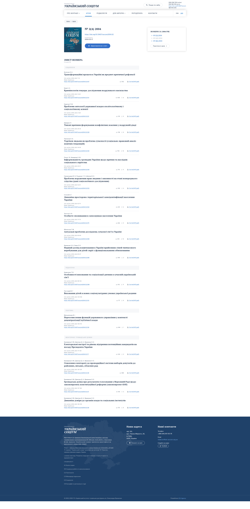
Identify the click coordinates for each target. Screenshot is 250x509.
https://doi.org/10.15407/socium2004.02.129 (76, 407)
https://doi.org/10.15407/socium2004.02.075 (76, 223)
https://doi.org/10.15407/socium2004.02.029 (76, 132)
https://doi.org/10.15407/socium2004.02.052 (76, 188)
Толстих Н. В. (68, 213)
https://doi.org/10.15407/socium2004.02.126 (76, 373)
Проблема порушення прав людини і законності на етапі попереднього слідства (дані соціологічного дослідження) (100, 179)
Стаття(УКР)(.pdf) (134, 81)
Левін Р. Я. (77, 245)
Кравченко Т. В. (69, 272)
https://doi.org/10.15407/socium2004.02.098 (76, 284)
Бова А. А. (67, 88)
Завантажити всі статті (99, 46)
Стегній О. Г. (68, 195)
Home (68, 21)
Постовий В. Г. (68, 291)
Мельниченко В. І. (69, 315)
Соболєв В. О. (90, 176)
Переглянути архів (159, 46)
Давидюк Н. (67, 123)
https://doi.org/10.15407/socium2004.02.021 (76, 116)
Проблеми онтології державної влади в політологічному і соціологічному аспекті (94, 107)
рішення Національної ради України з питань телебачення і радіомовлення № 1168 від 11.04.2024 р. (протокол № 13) (88, 440)
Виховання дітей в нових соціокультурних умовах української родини (100, 293)
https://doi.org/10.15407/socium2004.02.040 (76, 169)
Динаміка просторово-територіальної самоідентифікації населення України (99, 198)
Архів (74, 21)
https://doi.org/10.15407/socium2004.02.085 (76, 257)
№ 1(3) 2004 (157, 35)
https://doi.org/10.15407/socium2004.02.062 (76, 207)
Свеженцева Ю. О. (70, 176)
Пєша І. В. (67, 157)
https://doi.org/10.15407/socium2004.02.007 (76, 81)
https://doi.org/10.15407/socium (177, 6)
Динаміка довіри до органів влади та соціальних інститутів (95, 400)
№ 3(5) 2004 (157, 41)
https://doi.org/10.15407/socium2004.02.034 (76, 151)
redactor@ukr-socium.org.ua (168, 439)
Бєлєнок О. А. (68, 72)
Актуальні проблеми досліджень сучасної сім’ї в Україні (93, 231)
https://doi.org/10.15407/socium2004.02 (99, 34)
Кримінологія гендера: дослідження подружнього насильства (96, 90)
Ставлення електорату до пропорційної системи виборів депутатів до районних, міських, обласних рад (100, 364)
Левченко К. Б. (68, 139)
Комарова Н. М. (76, 157)
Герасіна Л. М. (68, 104)
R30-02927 (82, 444)
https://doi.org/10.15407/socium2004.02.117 (76, 354)
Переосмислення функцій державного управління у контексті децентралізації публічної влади (96, 318)
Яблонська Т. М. (69, 229)
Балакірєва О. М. (69, 342)
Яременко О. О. (69, 245)
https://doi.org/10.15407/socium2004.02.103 (76, 300)
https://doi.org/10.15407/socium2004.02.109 (76, 327)
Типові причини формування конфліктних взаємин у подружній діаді (100, 125)
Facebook (164, 446)
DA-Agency (182, 498)
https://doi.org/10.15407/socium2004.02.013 (76, 97)
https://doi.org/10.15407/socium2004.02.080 (76, 239)
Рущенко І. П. (80, 176)
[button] (153, 5)
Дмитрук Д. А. (79, 342)
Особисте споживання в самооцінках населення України (93, 215)
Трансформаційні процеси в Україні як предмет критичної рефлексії (99, 74)
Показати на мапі (136, 443)
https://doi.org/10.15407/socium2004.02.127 (76, 391)
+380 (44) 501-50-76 (165, 433)
